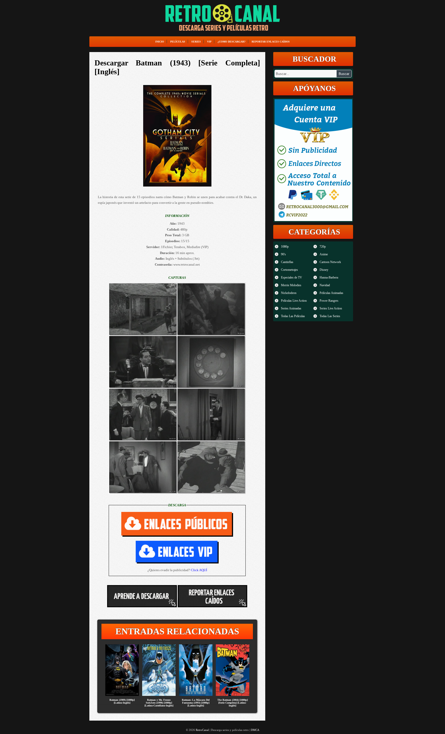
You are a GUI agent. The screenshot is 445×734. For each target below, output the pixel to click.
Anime (324, 254)
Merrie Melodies (291, 285)
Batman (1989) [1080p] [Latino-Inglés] (122, 701)
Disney (324, 270)
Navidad (325, 285)
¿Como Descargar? (231, 41)
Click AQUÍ (199, 570)
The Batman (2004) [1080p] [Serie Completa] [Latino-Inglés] (232, 702)
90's (283, 254)
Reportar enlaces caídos (271, 41)
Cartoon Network (330, 262)
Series (196, 41)
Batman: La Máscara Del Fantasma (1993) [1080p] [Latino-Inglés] (196, 702)
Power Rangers (329, 300)
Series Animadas (291, 308)
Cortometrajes (289, 270)
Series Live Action (331, 308)
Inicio (159, 41)
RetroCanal (202, 729)
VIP (209, 41)
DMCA (255, 729)
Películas (177, 41)
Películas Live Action (294, 300)
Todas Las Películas (293, 316)
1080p (285, 246)
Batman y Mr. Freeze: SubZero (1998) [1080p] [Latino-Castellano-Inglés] (158, 702)
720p (323, 246)
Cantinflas (287, 262)
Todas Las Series (330, 316)
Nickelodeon (288, 293)
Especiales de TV (291, 277)
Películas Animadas (331, 293)
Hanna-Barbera (329, 277)
